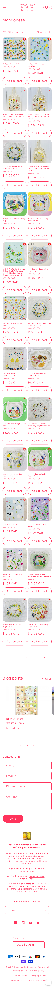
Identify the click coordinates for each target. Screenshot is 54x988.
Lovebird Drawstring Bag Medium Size (37, 475)
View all (46, 678)
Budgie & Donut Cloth (11, 64)
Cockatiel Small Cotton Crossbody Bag (12, 374)
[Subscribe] (45, 910)
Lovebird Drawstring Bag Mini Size (14, 425)
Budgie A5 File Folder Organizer (36, 65)
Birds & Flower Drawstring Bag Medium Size (38, 626)
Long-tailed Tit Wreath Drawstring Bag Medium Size (39, 425)
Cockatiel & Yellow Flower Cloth (13, 324)
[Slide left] (20, 745)
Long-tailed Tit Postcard (12, 524)
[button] (4, 7)
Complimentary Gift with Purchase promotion (32, 890)
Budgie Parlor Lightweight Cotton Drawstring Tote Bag (14, 115)
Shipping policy (38, 976)
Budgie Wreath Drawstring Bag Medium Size (13, 626)
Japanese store (26, 871)
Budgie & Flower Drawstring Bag (14, 220)
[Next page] (27, 665)
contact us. (27, 863)
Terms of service (19, 976)
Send (13, 818)
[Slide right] (34, 745)
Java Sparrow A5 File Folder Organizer (39, 525)
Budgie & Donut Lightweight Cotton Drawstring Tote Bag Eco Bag (39, 116)
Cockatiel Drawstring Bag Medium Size (38, 220)
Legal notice (17, 980)
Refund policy (20, 971)
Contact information (36, 980)
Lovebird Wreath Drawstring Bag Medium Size (14, 167)
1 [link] (7, 657)
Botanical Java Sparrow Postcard (12, 575)
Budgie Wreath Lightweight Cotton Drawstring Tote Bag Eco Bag (39, 168)
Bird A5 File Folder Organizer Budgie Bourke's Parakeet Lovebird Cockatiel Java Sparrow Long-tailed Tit (14, 272)
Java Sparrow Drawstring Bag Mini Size (38, 270)
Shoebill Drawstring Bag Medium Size (12, 475)
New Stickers (14, 718)
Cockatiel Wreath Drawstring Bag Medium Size (39, 324)
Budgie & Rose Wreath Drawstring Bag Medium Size (39, 575)
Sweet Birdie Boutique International (31, 967)
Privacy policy (37, 971)
